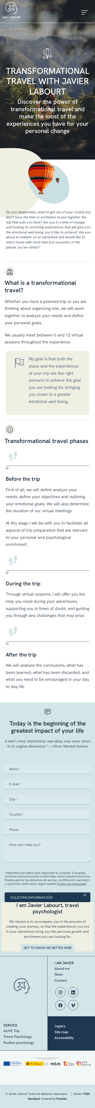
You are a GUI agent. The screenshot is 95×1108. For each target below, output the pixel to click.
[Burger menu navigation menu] (84, 11)
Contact (60, 980)
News (58, 974)
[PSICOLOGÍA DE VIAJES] (28, 11)
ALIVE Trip (11, 1031)
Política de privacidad (71, 884)
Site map (61, 1032)
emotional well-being (48, 401)
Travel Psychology (17, 1036)
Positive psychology (18, 1042)
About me (62, 968)
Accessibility (64, 1038)
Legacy (60, 1026)
